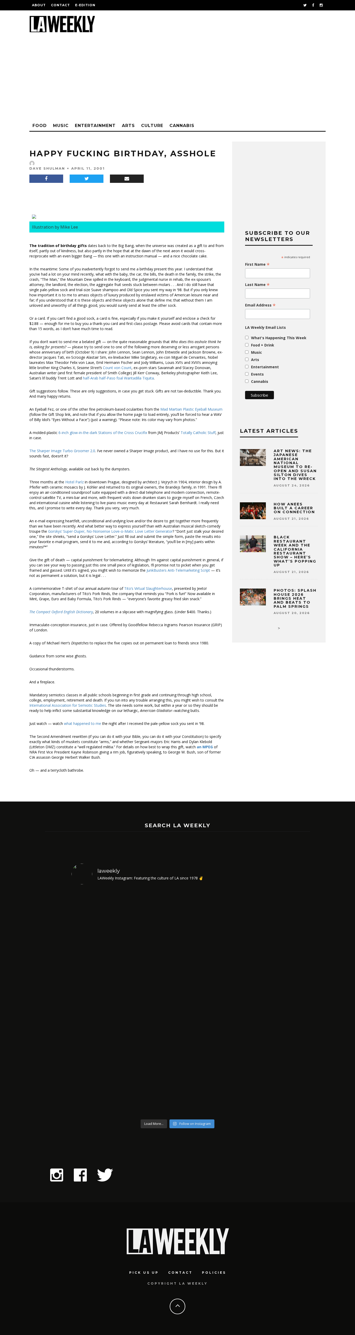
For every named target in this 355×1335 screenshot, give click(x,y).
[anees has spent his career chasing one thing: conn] (97, 1003)
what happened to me (82, 723)
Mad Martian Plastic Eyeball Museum (191, 409)
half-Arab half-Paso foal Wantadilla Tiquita (118, 378)
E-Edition (85, 5)
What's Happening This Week (278, 337)
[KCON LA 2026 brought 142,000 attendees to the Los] (204, 1003)
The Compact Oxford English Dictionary (61, 611)
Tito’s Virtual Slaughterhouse (148, 588)
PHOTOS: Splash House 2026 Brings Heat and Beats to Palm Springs (295, 598)
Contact (60, 5)
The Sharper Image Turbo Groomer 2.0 (62, 450)
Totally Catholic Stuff (198, 432)
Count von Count (117, 367)
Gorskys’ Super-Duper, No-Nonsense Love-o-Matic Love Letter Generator (110, 531)
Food (39, 125)
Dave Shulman (47, 168)
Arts (128, 125)
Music (61, 125)
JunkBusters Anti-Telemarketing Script (178, 570)
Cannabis (181, 125)
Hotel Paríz (74, 481)
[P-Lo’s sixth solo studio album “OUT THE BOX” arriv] (258, 1003)
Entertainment (95, 125)
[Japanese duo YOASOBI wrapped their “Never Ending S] (150, 1003)
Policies (214, 1272)
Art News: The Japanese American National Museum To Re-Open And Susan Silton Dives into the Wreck (295, 465)
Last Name (257, 285)
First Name (257, 264)
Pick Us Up (144, 1272)
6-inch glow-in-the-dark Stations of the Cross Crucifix (102, 432)
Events (257, 374)
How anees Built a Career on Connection (294, 508)
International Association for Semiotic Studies (67, 705)
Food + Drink (262, 345)
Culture (152, 125)
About (39, 5)
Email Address (260, 305)
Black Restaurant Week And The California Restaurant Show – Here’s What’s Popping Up (295, 551)
